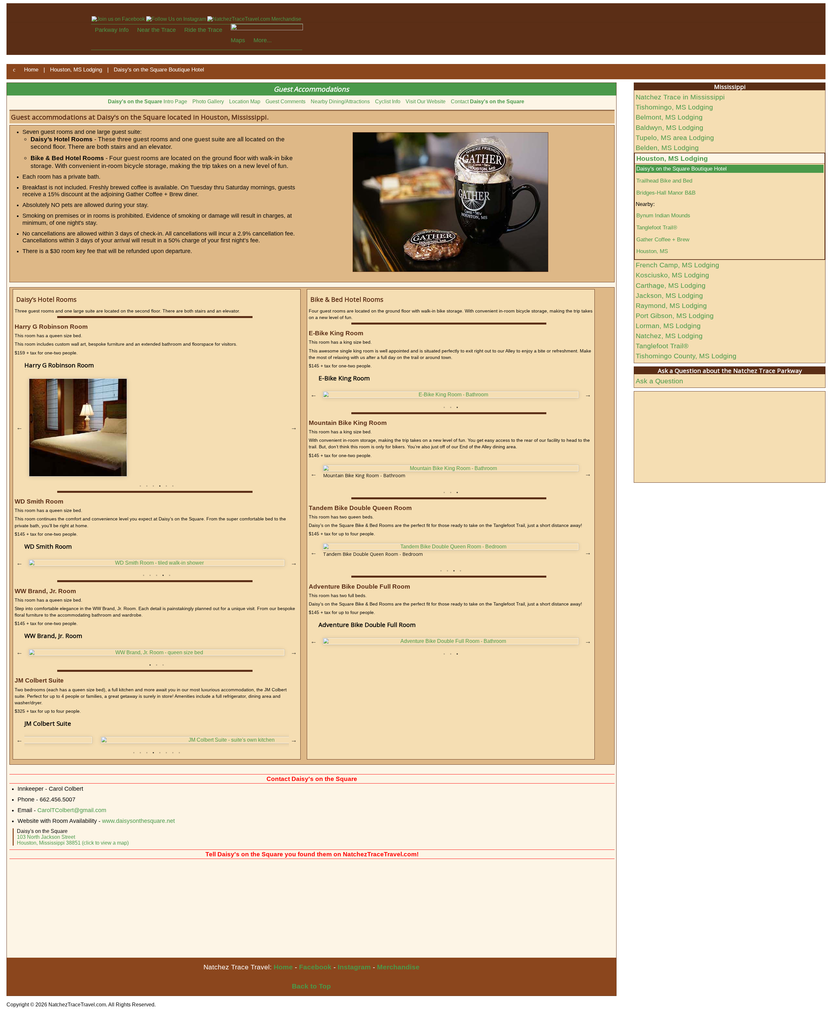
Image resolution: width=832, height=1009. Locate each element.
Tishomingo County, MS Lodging (686, 356)
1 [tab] (140, 486)
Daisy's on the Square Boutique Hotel (681, 168)
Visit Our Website (426, 101)
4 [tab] (160, 486)
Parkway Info (112, 30)
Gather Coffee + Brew (662, 239)
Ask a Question (659, 381)
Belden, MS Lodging (667, 147)
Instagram (354, 967)
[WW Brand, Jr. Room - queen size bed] (156, 652)
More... (263, 40)
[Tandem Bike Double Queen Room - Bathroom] (450, 546)
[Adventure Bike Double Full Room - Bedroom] (450, 641)
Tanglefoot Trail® (656, 227)
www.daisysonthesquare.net (138, 821)
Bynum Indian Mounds (663, 215)
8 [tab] (179, 752)
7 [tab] (173, 752)
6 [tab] (173, 486)
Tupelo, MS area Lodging (675, 137)
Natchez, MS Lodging (669, 335)
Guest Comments (286, 101)
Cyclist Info (387, 101)
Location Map (244, 101)
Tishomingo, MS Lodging (674, 107)
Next (294, 427)
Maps (238, 40)
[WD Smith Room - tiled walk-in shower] (156, 563)
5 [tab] (166, 486)
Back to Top (311, 986)
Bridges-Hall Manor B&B (666, 192)
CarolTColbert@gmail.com (71, 810)
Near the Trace (156, 30)
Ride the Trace (203, 30)
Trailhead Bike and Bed (664, 180)
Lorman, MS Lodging (668, 325)
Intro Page (147, 101)
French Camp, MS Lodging (677, 265)
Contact (487, 101)
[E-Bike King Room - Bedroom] (450, 394)
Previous (19, 427)
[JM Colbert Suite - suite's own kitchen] (156, 740)
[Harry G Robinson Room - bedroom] (156, 427)
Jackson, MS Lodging (669, 295)
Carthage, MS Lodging (671, 285)
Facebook (315, 967)
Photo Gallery (208, 101)
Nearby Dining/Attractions (340, 101)
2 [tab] (147, 486)
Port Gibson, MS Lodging (675, 315)
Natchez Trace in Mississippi (680, 97)
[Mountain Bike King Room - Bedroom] (450, 468)
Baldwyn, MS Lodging (669, 127)
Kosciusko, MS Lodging (672, 275)
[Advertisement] (202, 908)
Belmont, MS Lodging (669, 117)
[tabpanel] (157, 427)
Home (283, 967)
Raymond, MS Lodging (671, 305)
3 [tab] (153, 486)
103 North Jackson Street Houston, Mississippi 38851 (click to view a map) (73, 840)
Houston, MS (652, 251)
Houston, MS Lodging (672, 158)
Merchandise (398, 967)
